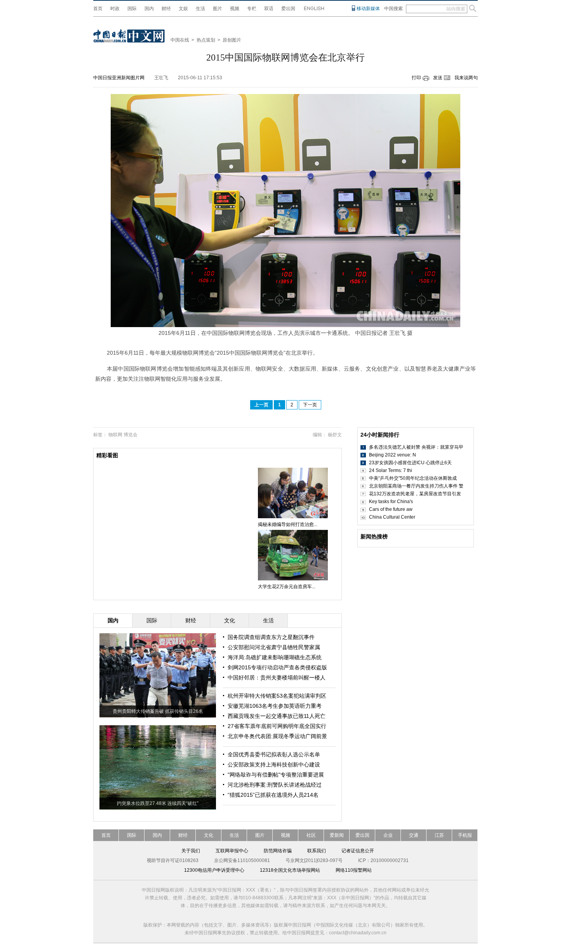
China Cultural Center (392, 517)
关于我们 (190, 850)
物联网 (115, 434)
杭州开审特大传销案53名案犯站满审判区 (277, 696)
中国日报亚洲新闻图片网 (118, 77)
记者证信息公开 (357, 850)
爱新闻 (337, 835)
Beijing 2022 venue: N (392, 455)
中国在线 (180, 40)
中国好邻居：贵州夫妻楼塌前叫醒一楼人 (277, 677)
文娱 (183, 8)
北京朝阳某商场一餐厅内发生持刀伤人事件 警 (416, 486)
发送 (437, 77)
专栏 (251, 8)
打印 (416, 77)
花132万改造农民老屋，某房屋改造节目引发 (415, 493)
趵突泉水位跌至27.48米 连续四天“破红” (157, 803)
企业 (388, 835)
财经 (166, 8)
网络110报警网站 (354, 870)
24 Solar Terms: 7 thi (390, 470)
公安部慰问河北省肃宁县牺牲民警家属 (274, 647)
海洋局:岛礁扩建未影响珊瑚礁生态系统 (275, 657)
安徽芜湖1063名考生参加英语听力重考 (275, 706)
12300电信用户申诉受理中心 (214, 870)
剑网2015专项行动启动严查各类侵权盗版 (277, 667)
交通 (413, 835)
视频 (234, 8)
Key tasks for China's (391, 501)
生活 (200, 8)
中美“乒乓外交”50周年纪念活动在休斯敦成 (413, 478)
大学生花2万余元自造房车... (286, 586)
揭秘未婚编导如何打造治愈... (287, 524)
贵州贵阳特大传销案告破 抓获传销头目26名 (158, 711)
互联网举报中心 (232, 850)
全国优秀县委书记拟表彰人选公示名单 (274, 754)
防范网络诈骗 (278, 850)
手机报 (465, 835)
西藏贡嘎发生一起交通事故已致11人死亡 (277, 716)
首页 (98, 8)
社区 (311, 835)
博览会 (131, 434)
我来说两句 (466, 77)
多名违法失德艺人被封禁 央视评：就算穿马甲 (416, 447)
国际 (132, 8)
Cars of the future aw (391, 509)
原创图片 (232, 40)
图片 (217, 8)
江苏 (439, 835)
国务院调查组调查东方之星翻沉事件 (271, 637)
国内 (149, 8)
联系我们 (316, 850)
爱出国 (288, 8)
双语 (268, 8)
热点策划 (206, 40)
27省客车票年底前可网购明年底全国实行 (277, 726)
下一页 (310, 405)
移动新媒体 (368, 8)
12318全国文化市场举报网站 (290, 870)
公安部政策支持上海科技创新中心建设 (274, 764)
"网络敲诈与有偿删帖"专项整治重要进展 (276, 775)
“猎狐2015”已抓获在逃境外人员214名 (273, 795)
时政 (115, 8)
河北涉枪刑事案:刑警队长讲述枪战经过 (275, 785)
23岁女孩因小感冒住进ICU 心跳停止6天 (410, 462)
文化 (208, 835)
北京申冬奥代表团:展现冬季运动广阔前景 (277, 736)
